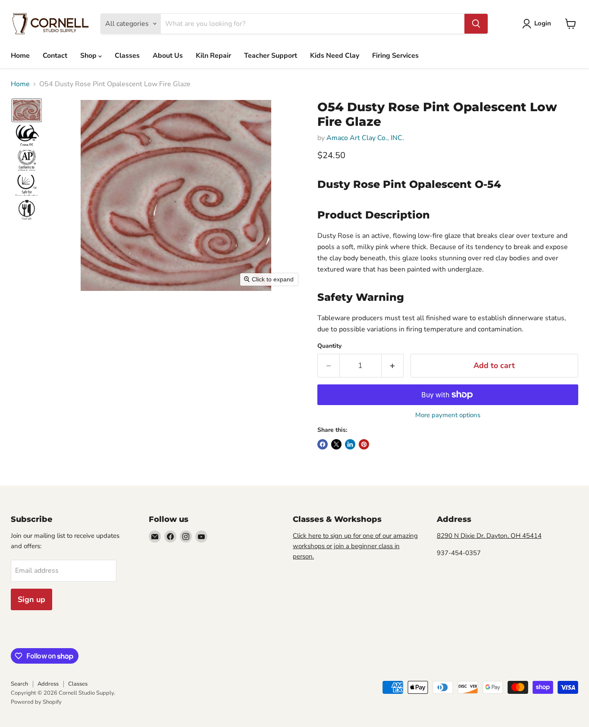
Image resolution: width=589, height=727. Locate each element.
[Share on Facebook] (322, 444)
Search (19, 684)
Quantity (329, 346)
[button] (538, 24)
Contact (55, 55)
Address (48, 684)
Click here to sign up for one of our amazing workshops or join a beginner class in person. (355, 546)
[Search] (476, 24)
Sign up (31, 599)
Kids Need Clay (334, 55)
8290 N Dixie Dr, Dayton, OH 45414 (489, 535)
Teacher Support (270, 55)
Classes (127, 55)
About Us (168, 55)
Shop (89, 55)
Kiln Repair (213, 55)
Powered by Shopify (36, 702)
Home (20, 55)
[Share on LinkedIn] (350, 444)
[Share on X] (336, 444)
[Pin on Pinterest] (364, 444)
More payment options (447, 415)
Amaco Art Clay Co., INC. (365, 138)
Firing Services (395, 55)
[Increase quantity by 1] (393, 366)
